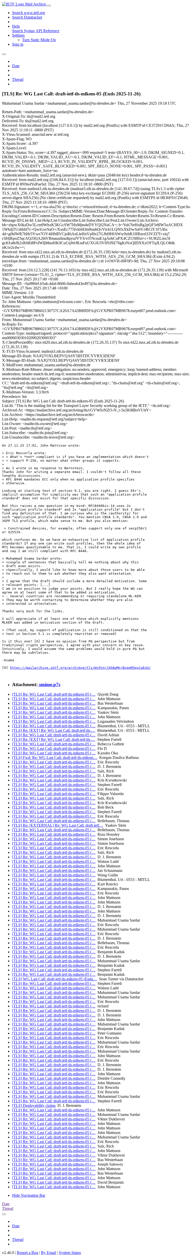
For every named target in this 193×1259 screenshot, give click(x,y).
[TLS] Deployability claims (34, 1105)
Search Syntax (23, 31)
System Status (70, 1252)
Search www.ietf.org (28, 13)
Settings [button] (18, 35)
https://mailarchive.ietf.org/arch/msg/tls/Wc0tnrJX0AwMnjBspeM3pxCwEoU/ (80, 668)
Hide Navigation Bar (28, 1195)
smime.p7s (49, 684)
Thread (17, 79)
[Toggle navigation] (49, 5)
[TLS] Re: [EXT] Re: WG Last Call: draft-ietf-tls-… (53, 730)
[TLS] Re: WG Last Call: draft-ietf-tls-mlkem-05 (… (53, 694)
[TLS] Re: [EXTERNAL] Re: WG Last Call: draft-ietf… (57, 825)
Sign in (17, 44)
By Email (48, 1252)
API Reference (47, 31)
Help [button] (16, 26)
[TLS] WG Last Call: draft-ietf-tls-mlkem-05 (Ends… (54, 979)
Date (16, 66)
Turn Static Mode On (39, 40)
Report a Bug (27, 1252)
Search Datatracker (27, 17)
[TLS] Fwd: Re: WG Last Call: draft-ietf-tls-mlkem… (54, 757)
